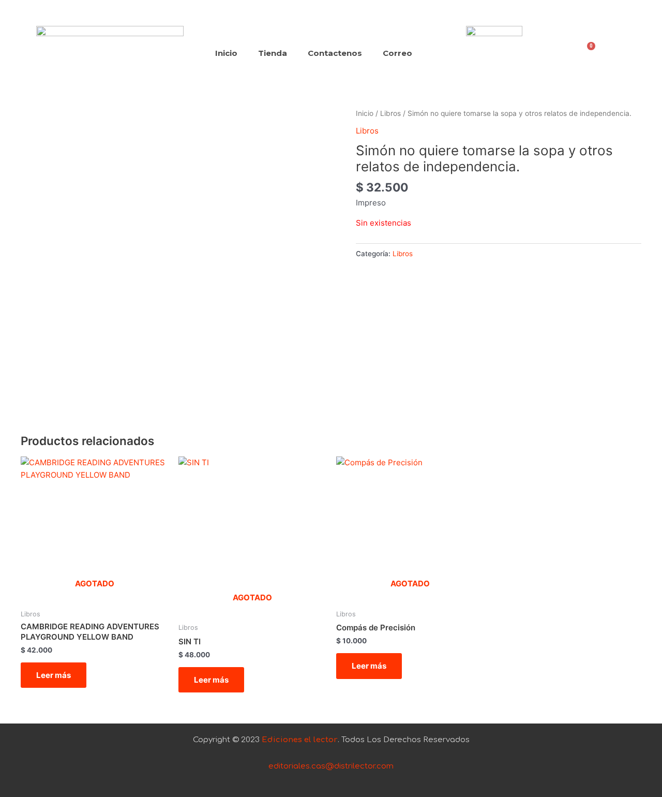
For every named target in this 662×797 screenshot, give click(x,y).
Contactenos (335, 53)
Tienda (272, 53)
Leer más (53, 675)
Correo (397, 53)
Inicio (226, 53)
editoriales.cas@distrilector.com (331, 766)
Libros (390, 113)
